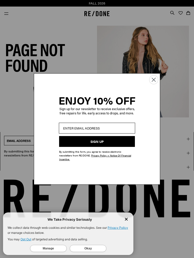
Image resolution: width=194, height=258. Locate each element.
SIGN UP (97, 141)
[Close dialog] (153, 79)
